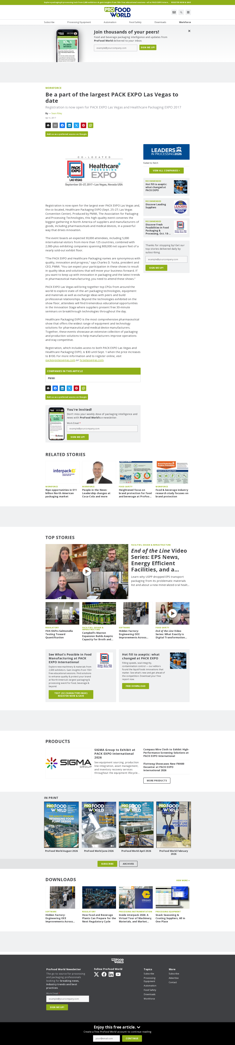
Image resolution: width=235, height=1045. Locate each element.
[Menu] (188, 12)
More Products (157, 780)
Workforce (53, 88)
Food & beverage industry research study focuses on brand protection (172, 493)
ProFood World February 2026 (173, 853)
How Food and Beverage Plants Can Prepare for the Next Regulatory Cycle (99, 918)
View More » (183, 880)
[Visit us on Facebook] (104, 974)
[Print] (48, 125)
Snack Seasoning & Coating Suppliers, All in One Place (170, 918)
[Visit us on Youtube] (118, 974)
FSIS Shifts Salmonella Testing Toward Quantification (59, 634)
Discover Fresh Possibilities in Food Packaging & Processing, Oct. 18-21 (157, 229)
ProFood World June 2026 (99, 851)
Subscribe (107, 863)
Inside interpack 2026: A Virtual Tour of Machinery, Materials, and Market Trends (135, 918)
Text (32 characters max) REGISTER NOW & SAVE (70, 694)
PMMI (51, 378)
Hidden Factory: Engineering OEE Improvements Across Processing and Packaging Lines (135, 634)
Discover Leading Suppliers (156, 206)
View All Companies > (166, 170)
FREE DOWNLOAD (135, 686)
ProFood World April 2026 (136, 851)
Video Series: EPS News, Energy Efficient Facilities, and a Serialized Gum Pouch (159, 560)
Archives (128, 863)
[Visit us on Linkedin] (111, 974)
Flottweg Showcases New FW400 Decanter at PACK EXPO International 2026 (163, 767)
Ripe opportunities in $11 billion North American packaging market (61, 493)
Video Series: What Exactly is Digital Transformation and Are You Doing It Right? (170, 634)
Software (124, 627)
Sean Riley (56, 113)
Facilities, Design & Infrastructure (151, 545)
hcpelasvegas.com (91, 360)
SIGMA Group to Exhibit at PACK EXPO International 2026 (114, 753)
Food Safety (125, 486)
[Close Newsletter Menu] (189, 31)
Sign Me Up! (148, 47)
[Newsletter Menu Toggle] (174, 12)
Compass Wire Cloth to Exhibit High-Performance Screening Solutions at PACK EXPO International (166, 753)
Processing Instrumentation (135, 911)
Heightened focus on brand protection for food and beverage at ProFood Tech (135, 493)
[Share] (62, 125)
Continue (132, 1038)
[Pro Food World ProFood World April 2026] (136, 825)
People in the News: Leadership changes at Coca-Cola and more (96, 493)
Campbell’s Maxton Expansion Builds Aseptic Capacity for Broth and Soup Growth (97, 636)
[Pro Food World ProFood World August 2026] (61, 825)
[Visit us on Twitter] (96, 974)
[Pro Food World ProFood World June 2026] (98, 825)
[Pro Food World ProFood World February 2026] (173, 825)
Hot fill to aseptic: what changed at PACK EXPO (156, 187)
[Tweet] (76, 125)
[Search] (181, 12)
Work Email (74, 423)
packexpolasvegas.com (60, 360)
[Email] (55, 125)
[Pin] (83, 125)
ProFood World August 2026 (61, 851)
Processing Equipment (168, 911)
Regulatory (52, 627)
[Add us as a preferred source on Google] (90, 125)
